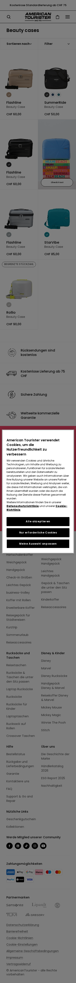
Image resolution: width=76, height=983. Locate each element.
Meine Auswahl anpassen (38, 543)
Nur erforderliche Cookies (38, 532)
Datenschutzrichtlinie (23, 506)
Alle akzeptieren (38, 521)
